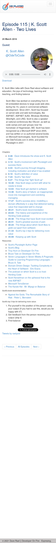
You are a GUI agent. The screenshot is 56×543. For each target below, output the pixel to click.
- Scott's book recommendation (26, 209)
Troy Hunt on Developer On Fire (23, 250)
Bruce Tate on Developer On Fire (24, 253)
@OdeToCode (15, 55)
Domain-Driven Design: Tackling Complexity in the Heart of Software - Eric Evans (30, 267)
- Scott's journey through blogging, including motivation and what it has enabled (29, 169)
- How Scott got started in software (27, 188)
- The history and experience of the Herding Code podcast (27, 214)
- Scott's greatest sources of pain (26, 221)
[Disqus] (28, 399)
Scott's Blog (13, 247)
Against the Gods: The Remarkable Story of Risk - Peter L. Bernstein (28, 296)
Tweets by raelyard (11, 333)
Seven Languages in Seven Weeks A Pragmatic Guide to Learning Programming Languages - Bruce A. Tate (30, 259)
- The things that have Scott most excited (30, 218)
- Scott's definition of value (23, 173)
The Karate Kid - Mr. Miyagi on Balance (26, 286)
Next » (36, 346)
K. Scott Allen (15, 51)
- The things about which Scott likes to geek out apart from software (29, 226)
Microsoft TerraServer (18, 283)
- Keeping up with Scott (22, 236)
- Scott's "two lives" (19, 176)
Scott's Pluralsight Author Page (22, 244)
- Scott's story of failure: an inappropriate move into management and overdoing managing (30, 194)
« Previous (9, 346)
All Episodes (23, 346)
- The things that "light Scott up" (25, 179)
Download (7, 80)
